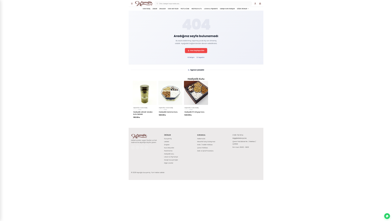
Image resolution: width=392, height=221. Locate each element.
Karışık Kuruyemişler (227, 9)
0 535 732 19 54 (238, 135)
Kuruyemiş (146, 9)
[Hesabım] (255, 4)
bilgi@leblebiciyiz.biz (240, 138)
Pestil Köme (185, 9)
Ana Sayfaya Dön (197, 50)
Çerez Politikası (202, 148)
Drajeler (162, 9)
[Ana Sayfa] (144, 4)
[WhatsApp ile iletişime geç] (387, 216)
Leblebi (155, 9)
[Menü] (132, 4)
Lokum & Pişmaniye (211, 9)
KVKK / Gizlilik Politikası (205, 145)
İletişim (191, 57)
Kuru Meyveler (173, 9)
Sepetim (201, 57)
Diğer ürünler (242, 9)
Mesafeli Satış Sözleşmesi (206, 142)
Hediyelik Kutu (197, 9)
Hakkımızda (201, 139)
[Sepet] (260, 4)
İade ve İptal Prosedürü (205, 151)
